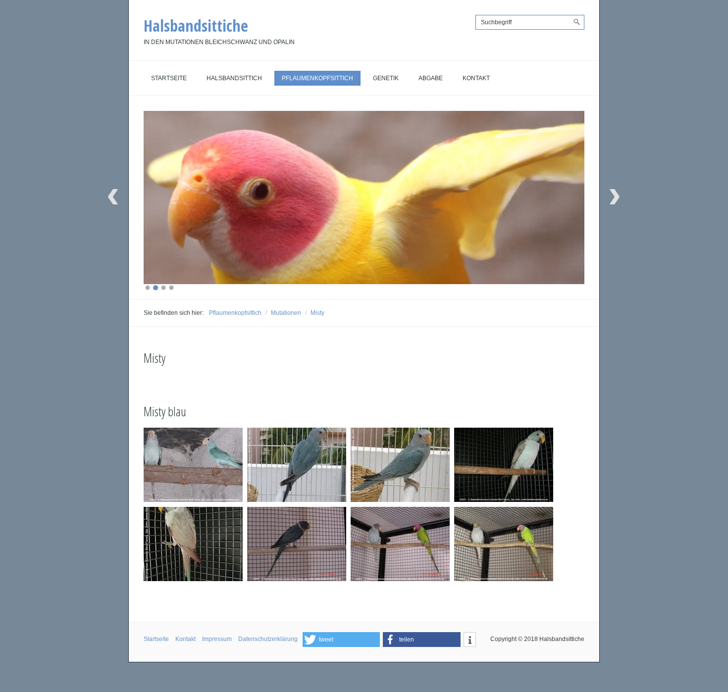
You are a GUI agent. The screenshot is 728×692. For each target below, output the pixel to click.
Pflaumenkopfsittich (317, 78)
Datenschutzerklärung (268, 639)
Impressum (217, 639)
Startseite (169, 78)
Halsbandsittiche (196, 25)
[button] (341, 639)
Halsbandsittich (234, 78)
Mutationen (286, 312)
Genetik (386, 78)
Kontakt (476, 78)
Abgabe (430, 78)
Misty (317, 312)
